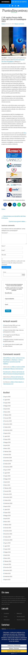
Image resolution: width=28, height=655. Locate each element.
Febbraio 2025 (7, 451)
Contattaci (6, 613)
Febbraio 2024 (7, 488)
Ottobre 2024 (7, 463)
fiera (25, 133)
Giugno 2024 (7, 476)
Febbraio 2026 (7, 415)
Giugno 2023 (7, 512)
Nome (3, 246)
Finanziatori (7, 619)
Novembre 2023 (8, 497)
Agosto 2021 (7, 579)
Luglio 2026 (7, 399)
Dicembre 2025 (8, 421)
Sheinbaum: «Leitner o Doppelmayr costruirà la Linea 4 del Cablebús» (13, 361)
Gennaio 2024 (7, 491)
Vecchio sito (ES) (21, 619)
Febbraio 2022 (7, 561)
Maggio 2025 (7, 442)
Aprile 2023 (7, 518)
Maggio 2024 (7, 479)
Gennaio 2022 (7, 564)
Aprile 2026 (7, 408)
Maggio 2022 (7, 552)
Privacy (5, 616)
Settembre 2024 (8, 466)
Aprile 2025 (7, 445)
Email (3, 250)
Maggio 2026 (7, 405)
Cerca (4, 272)
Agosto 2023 (7, 506)
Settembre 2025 (8, 430)
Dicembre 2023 (8, 494)
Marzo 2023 (7, 521)
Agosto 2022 (7, 543)
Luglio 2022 (7, 546)
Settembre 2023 (8, 503)
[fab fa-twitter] (12, 6)
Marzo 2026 (7, 412)
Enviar (8, 310)
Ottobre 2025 (7, 427)
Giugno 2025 (7, 439)
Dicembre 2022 (8, 530)
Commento (5, 232)
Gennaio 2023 (7, 527)
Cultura (3, 24)
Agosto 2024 (7, 469)
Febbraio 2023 (7, 524)
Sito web (4, 254)
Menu (26, 11)
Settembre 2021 (8, 576)
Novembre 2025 (8, 424)
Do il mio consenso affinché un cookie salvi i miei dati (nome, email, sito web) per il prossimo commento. (13, 262)
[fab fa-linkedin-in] (15, 6)
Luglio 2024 (7, 473)
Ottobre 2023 (7, 500)
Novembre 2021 (8, 570)
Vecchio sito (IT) (21, 616)
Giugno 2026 (7, 402)
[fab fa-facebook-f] (9, 6)
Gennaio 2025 (7, 454)
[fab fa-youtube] (18, 6)
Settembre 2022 (8, 540)
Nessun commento (19, 24)
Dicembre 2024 (8, 457)
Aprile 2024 (7, 482)
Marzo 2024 (7, 485)
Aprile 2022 (7, 555)
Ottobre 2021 (7, 573)
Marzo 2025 (7, 448)
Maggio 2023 (7, 515)
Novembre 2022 (8, 533)
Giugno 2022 (7, 549)
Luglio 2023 (7, 509)
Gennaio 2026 (7, 418)
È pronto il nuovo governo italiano (17, 221)
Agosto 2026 (7, 396)
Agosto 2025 (7, 433)
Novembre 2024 (8, 460)
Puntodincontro (7, 372)
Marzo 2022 (7, 558)
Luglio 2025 (7, 436)
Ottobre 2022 (7, 537)
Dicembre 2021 (8, 567)
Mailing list (19, 613)
